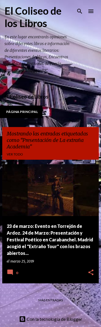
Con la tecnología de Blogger (54, 319)
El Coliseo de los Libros (32, 17)
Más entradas (50, 300)
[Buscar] (79, 11)
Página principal (22, 112)
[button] (91, 273)
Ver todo (15, 154)
